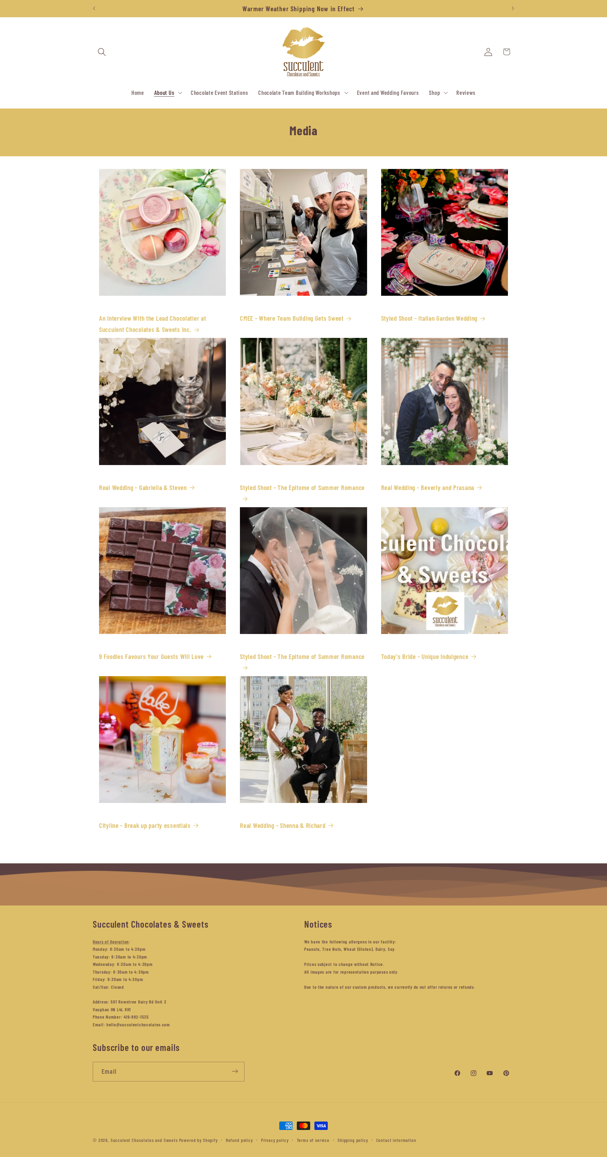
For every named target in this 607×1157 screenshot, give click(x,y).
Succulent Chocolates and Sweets (144, 1140)
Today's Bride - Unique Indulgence (425, 656)
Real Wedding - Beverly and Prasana (427, 487)
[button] (102, 52)
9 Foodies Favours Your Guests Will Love (151, 656)
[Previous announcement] (94, 8)
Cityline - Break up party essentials (145, 825)
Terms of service (313, 1140)
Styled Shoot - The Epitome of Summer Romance (302, 487)
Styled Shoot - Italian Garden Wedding (429, 318)
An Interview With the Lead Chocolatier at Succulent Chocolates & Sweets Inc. (152, 323)
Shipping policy (353, 1140)
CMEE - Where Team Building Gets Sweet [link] (292, 318)
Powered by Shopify (198, 1140)
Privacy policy (275, 1140)
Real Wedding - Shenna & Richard (282, 825)
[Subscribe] (235, 1071)
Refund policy (239, 1140)
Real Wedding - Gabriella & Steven (143, 487)
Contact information (396, 1140)
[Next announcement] (513, 8)
